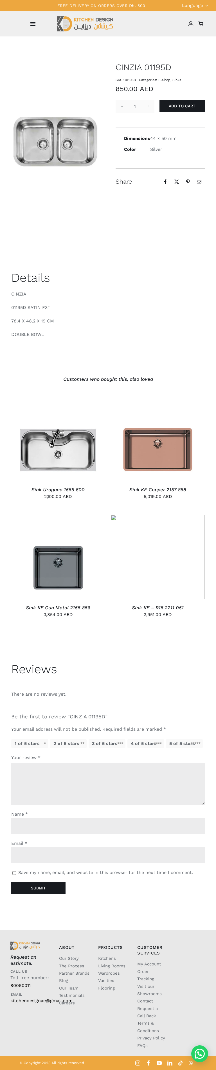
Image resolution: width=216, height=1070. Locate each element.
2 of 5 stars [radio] (66, 743)
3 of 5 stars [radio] (105, 743)
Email (19, 843)
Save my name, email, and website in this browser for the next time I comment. (105, 872)
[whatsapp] (191, 1063)
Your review (25, 757)
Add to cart (182, 106)
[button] (199, 1053)
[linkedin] (169, 1063)
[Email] (199, 181)
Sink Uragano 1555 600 (58, 489)
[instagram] (137, 1063)
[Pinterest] (188, 181)
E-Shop (164, 80)
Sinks (176, 80)
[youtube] (159, 1063)
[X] (176, 181)
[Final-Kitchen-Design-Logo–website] (85, 18)
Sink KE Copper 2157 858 (157, 489)
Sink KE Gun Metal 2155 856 (58, 607)
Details (62, 440)
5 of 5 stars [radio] (182, 743)
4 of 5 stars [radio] (144, 743)
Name (19, 814)
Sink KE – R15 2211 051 (158, 607)
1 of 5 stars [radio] (27, 743)
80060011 (20, 985)
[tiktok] (180, 1063)
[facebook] (148, 1063)
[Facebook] (165, 181)
